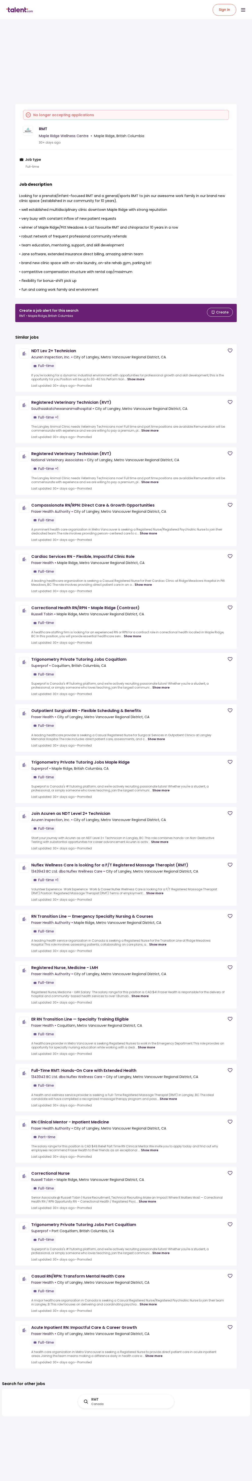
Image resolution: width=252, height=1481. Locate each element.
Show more (135, 379)
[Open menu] (243, 10)
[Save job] (230, 350)
